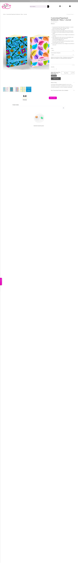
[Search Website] (48, 6)
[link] (70, 6)
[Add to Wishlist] (73, 72)
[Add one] (56, 69)
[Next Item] (48, 48)
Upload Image (53, 75)
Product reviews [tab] (16, 104)
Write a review (53, 97)
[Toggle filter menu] (63, 108)
